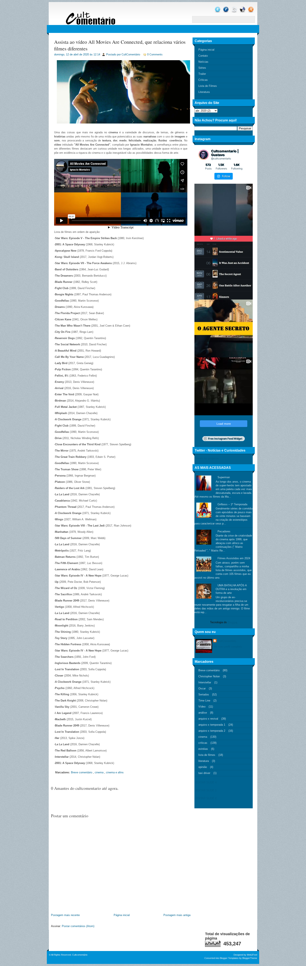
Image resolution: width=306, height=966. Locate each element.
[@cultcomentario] (203, 155)
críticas (202, 742)
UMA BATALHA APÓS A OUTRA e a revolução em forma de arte (231, 589)
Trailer (202, 73)
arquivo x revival (208, 718)
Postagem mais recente (65, 915)
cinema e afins (115, 772)
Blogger (232, 622)
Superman (224, 477)
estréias (203, 748)
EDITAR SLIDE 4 (205, 782)
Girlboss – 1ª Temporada (232, 504)
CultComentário (226, 640)
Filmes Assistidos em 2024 (234, 558)
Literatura (204, 92)
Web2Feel (252, 955)
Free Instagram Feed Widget (225, 438)
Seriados (203, 694)
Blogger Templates (229, 958)
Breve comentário (81, 772)
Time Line (204, 700)
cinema (99, 772)
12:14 (96, 54)
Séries (202, 67)
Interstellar (204, 682)
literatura (203, 761)
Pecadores (224, 531)
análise (202, 712)
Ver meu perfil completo (227, 646)
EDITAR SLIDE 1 (205, 790)
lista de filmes (206, 754)
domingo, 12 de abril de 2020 (71, 54)
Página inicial (122, 915)
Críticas (203, 79)
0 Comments (155, 54)
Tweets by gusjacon (206, 458)
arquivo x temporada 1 (211, 724)
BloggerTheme (249, 958)
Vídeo (201, 706)
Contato (203, 55)
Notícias (203, 61)
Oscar (202, 688)
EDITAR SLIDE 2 (205, 798)
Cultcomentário (79, 955)
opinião (202, 767)
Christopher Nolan (209, 676)
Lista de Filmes (207, 85)
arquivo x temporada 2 (211, 730)
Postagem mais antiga (176, 915)
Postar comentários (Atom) (78, 926)
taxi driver (204, 773)
